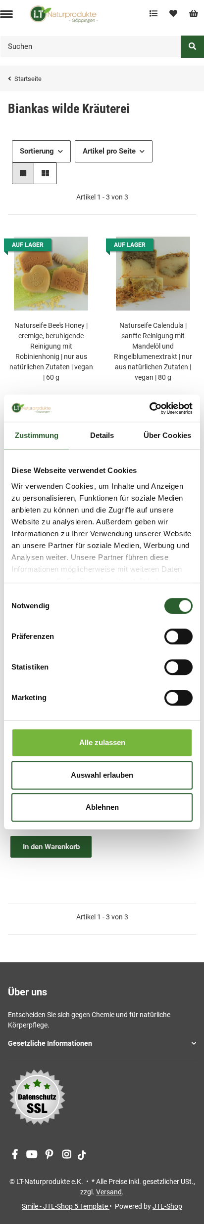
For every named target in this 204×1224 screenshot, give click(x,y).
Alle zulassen (102, 742)
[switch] (178, 636)
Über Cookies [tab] (167, 435)
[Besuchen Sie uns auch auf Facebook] (14, 1154)
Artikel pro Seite (109, 151)
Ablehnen (102, 807)
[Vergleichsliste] (153, 14)
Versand (109, 1192)
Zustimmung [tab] (37, 435)
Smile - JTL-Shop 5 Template (65, 1206)
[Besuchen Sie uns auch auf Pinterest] (49, 1154)
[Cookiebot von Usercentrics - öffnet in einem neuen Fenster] (149, 408)
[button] (23, 173)
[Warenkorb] (193, 14)
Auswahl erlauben (102, 775)
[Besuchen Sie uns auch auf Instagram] (66, 1154)
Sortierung (37, 151)
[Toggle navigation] (6, 14)
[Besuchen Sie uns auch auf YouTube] (32, 1154)
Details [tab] (102, 435)
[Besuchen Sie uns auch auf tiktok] (82, 1154)
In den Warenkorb (51, 846)
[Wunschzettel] (173, 14)
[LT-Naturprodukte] (64, 13)
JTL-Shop (167, 1206)
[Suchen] (192, 47)
